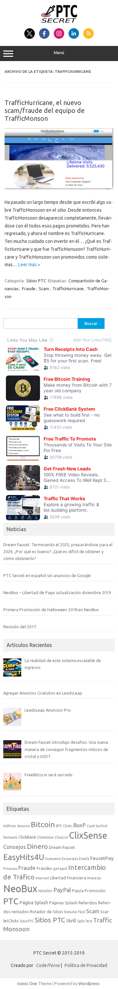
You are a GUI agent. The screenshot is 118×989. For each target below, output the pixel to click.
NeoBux (20, 888)
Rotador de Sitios (46, 911)
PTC (10, 901)
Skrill (71, 920)
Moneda (94, 878)
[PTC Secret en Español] (59, 21)
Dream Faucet (62, 847)
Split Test (84, 921)
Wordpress (89, 983)
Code (48, 965)
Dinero (37, 846)
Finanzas (10, 869)
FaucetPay (102, 858)
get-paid (60, 869)
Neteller (45, 891)
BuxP (79, 825)
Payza (78, 890)
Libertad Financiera (68, 877)
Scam (44, 288)
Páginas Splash (63, 902)
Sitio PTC (27, 921)
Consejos (14, 847)
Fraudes (44, 868)
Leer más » (29, 264)
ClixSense (88, 835)
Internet (42, 878)
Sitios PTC (36, 280)
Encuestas (70, 859)
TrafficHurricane (68, 288)
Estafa (84, 859)
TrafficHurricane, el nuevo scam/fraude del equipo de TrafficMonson (45, 110)
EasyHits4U (23, 857)
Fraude (28, 288)
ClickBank (27, 837)
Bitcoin (43, 824)
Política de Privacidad (86, 965)
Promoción (95, 890)
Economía (53, 859)
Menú (59, 52)
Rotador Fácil (74, 912)
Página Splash (33, 902)
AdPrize (9, 826)
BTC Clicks (64, 826)
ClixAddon (45, 837)
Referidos (87, 902)
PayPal (62, 890)
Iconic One (27, 983)
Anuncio (23, 826)
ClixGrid (61, 837)
